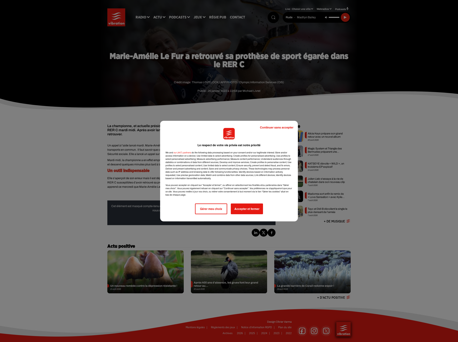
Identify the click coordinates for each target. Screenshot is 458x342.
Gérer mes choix (211, 209)
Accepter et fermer (246, 209)
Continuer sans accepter (276, 127)
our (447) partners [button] (182, 152)
